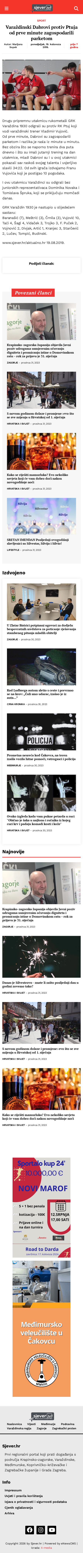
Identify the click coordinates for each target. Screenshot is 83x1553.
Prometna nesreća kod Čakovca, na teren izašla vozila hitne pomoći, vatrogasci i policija (41, 757)
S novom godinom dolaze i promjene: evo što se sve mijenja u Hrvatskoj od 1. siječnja (40, 415)
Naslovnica (14, 1424)
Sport (41, 20)
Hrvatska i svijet (18, 424)
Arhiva (9, 1513)
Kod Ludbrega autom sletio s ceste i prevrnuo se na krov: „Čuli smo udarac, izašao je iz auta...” (40, 694)
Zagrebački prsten (64, 1428)
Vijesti (31, 1424)
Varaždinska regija (19, 1428)
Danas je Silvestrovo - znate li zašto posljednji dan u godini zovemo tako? (40, 984)
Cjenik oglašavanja (19, 1507)
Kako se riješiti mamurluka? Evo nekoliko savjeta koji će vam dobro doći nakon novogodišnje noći (37, 478)
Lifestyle (13, 550)
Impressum (13, 1490)
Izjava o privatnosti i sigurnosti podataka (36, 1502)
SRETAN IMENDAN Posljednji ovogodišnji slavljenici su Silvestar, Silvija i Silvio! (38, 541)
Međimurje (14, 765)
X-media (46, 1547)
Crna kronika (16, 704)
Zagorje (12, 363)
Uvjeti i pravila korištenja (24, 1496)
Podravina (67, 1424)
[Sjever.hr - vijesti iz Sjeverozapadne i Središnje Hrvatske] (41, 8)
